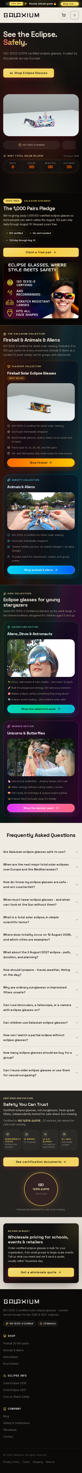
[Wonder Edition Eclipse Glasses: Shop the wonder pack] (41, 757)
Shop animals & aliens (38, 570)
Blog (6, 1416)
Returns (50, 1461)
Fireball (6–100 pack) (16, 1343)
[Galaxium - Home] (23, 15)
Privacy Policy (11, 1461)
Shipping (38, 1461)
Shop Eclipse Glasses (30, 73)
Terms (26, 1461)
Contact (8, 1436)
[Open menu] (74, 15)
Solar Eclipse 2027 (14, 1389)
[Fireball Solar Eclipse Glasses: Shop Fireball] (41, 402)
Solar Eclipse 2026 (14, 1383)
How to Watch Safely (16, 1396)
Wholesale (10, 1429)
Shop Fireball (38, 462)
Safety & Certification (16, 1423)
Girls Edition (10, 1357)
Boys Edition (11, 1363)
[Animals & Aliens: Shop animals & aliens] (41, 511)
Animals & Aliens (13, 1350)
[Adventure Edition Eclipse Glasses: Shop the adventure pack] (41, 658)
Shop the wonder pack (38, 808)
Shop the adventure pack (38, 709)
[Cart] (63, 15)
